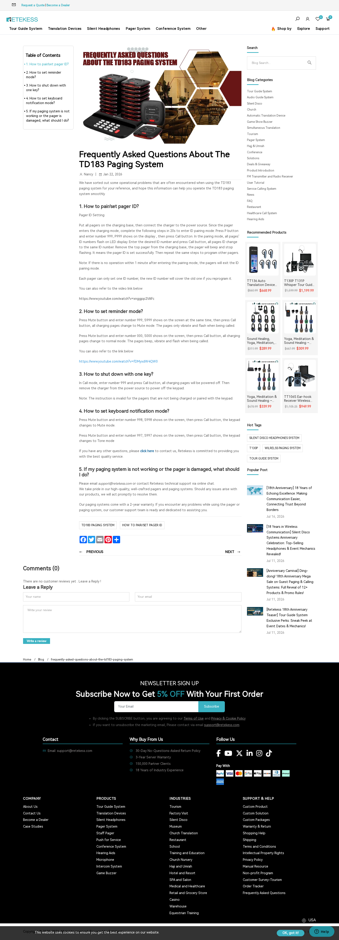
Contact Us (32, 813)
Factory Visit (179, 813)
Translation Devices (65, 29)
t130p (253, 448)
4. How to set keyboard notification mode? (44, 100)
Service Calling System (261, 188)
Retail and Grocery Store (188, 893)
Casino (175, 899)
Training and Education (187, 853)
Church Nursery (181, 860)
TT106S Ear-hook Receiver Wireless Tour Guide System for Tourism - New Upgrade (298, 399)
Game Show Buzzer (260, 121)
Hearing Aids (255, 219)
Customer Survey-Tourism (262, 880)
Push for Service (108, 840)
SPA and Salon (180, 880)
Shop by (284, 29)
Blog (41, 659)
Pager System (138, 29)
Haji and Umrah (181, 866)
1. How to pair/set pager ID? (47, 64)
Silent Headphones (103, 29)
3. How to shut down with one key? (46, 88)
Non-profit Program (258, 873)
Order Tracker (253, 886)
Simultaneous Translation (263, 127)
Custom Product (255, 806)
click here (147, 451)
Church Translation (184, 833)
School (175, 846)
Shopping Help (254, 833)
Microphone (105, 860)
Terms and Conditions (259, 846)
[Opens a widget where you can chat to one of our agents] (321, 932)
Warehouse (178, 906)
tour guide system (263, 458)
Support (323, 29)
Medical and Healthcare (187, 886)
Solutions (253, 158)
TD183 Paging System (97, 525)
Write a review (36, 641)
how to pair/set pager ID (142, 525)
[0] (317, 19)
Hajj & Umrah (255, 146)
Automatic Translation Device (266, 115)
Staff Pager (105, 833)
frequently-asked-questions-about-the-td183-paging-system (92, 659)
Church (251, 109)
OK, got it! (290, 933)
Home (27, 659)
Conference (254, 152)
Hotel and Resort (182, 873)
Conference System (173, 29)
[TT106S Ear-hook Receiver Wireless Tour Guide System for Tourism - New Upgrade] (300, 376)
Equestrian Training (184, 913)
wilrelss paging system (282, 448)
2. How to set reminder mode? (43, 75)
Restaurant (254, 207)
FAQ (250, 201)
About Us (30, 806)
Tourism (252, 134)
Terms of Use (194, 718)
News (250, 194)
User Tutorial (255, 182)
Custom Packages (256, 820)
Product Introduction (260, 170)
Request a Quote (33, 5)
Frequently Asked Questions (264, 893)
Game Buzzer (106, 873)
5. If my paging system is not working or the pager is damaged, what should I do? (48, 115)
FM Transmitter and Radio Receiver (270, 176)
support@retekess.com (221, 725)
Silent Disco (254, 103)
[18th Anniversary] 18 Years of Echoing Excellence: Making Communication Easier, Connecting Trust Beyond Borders (289, 499)
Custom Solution (255, 813)
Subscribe (211, 707)
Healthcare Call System (262, 213)
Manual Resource (255, 866)
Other (201, 29)
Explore (303, 29)
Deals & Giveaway (258, 164)
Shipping (249, 840)
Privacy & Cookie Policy (228, 718)
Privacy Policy (253, 860)
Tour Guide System (25, 29)
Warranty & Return (257, 826)
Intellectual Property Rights (263, 853)
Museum (176, 826)
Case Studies (33, 826)
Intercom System (109, 866)
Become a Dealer (58, 5)
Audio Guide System (260, 97)
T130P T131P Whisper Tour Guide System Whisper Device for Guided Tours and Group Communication (299, 283)
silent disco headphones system (274, 438)
